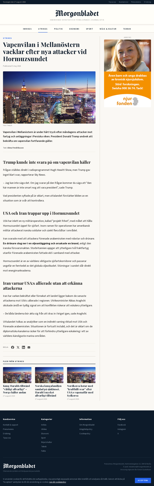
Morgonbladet (77, 13)
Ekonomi (74, 29)
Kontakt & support (10, 425)
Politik (58, 29)
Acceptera (143, 480)
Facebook (122, 425)
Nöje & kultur (108, 29)
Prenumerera (136, 2)
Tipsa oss (112, 2)
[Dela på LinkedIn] (23, 347)
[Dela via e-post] (28, 347)
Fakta (43, 451)
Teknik (127, 29)
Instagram (122, 429)
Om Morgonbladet (86, 425)
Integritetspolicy (85, 429)
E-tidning (147, 2)
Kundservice (123, 2)
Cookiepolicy (84, 433)
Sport (89, 29)
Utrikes (43, 29)
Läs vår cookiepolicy (57, 482)
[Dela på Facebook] (12, 347)
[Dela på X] (18, 347)
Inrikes (27, 29)
